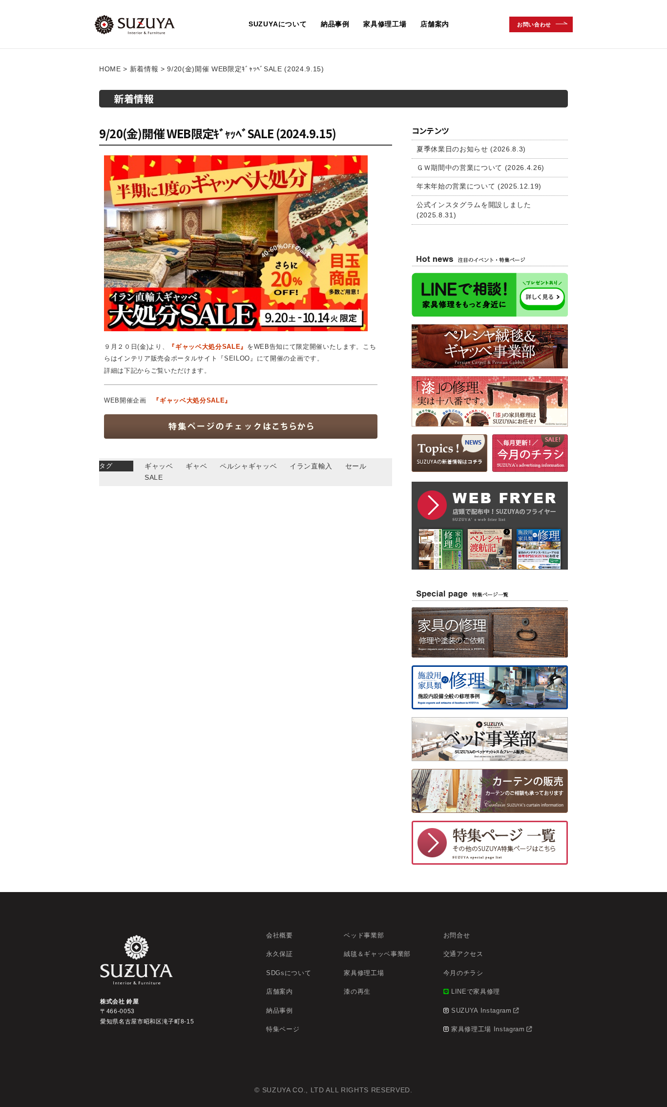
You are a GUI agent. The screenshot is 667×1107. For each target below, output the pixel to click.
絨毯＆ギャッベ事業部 (377, 954)
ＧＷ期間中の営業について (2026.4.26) (480, 167)
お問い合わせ (534, 24)
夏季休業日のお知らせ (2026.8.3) (471, 149)
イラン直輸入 (311, 466)
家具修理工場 (385, 24)
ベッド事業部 (364, 935)
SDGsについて (288, 973)
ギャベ (196, 466)
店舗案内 (434, 24)
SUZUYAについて (278, 24)
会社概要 (279, 935)
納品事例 (335, 24)
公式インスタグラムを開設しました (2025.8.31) (474, 210)
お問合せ (456, 935)
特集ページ (282, 1029)
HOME (110, 69)
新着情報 (144, 69)
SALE (154, 477)
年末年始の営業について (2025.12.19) (479, 186)
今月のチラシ (463, 973)
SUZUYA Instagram (481, 1010)
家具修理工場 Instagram (488, 1029)
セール (356, 466)
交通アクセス (463, 954)
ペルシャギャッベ (248, 466)
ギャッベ (159, 466)
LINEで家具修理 (475, 991)
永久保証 (279, 954)
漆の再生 (357, 991)
